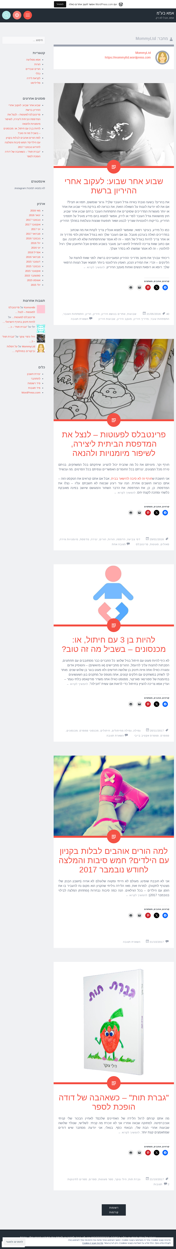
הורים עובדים (33, 68)
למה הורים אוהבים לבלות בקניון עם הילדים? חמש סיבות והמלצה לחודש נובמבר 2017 (114, 860)
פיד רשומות (34, 383)
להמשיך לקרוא (94, 267)
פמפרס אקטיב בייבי (146, 735)
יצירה (94, 539)
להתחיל (60, 4)
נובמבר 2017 (33, 219)
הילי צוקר (121, 1179)
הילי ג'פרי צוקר (27, 336)
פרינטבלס (142, 544)
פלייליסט (35, 82)
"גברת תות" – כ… (17, 326)
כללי (38, 73)
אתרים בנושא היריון (113, 313)
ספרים (93, 1179)
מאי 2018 (35, 210)
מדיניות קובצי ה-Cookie (92, 1243)
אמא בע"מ (165, 13)
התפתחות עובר (160, 318)
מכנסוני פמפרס (89, 730)
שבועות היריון (106, 318)
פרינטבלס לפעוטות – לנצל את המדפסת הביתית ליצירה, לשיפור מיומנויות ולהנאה (114, 444)
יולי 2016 (35, 243)
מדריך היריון (141, 318)
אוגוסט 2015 (33, 280)
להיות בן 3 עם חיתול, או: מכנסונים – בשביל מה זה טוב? (114, 644)
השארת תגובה (79, 318)
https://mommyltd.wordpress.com (128, 57)
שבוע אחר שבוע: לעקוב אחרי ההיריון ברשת (113, 186)
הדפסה (121, 539)
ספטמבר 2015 (32, 275)
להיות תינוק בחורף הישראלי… (19, 321)
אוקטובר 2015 (32, 270)
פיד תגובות (34, 387)
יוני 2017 (35, 229)
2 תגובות (161, 1184)
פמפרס (165, 735)
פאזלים (165, 544)
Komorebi (29, 307)
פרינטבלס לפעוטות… (23, 317)
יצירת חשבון (33, 373)
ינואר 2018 (34, 215)
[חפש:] (23, 40)
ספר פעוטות (105, 1179)
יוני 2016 (35, 247)
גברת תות (134, 1179)
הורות (111, 539)
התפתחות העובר (73, 313)
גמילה (137, 730)
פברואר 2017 (33, 233)
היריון (96, 313)
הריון (88, 313)
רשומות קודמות (113, 1210)
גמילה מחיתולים (122, 730)
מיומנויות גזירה (69, 539)
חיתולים (105, 730)
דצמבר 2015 (33, 261)
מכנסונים (72, 730)
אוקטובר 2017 (32, 224)
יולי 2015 (35, 284)
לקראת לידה (33, 78)
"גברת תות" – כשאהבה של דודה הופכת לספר (114, 1102)
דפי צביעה (133, 539)
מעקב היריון (124, 318)
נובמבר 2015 (33, 266)
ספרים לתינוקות (77, 1179)
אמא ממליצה (33, 59)
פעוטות (154, 544)
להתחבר (35, 378)
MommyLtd (143, 53)
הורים (102, 539)
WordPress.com (30, 392)
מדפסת (84, 539)
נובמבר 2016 (33, 238)
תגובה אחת (119, 544)
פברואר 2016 (33, 256)
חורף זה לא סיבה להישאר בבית (131, 478)
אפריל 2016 (34, 252)
